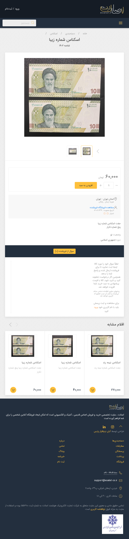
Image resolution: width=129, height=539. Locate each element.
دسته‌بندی (70, 33)
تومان (101, 177)
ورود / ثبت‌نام (12, 9)
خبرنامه (61, 456)
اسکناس (53, 33)
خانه (85, 33)
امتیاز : (111, 214)
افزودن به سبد (86, 185)
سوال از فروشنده (64, 251)
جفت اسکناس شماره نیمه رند (107, 368)
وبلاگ (61, 451)
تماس (61, 446)
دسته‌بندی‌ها (118, 441)
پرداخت (120, 456)
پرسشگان (119, 451)
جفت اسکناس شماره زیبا (70, 368)
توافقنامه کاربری (98, 509)
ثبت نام (60, 462)
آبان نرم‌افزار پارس (102, 431)
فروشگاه (120, 462)
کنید (106, 311)
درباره (61, 441)
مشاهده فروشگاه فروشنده (102, 207)
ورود (96, 307)
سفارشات (120, 446)
